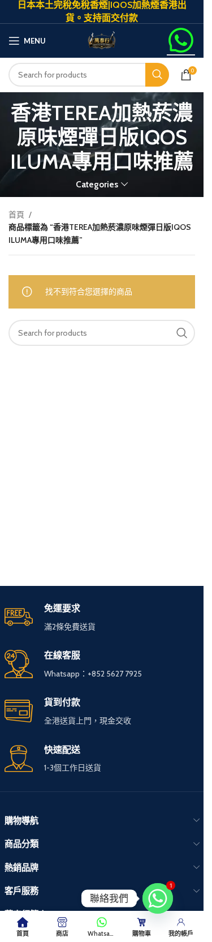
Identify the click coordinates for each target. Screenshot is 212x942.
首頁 (16, 214)
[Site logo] (102, 40)
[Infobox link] (102, 759)
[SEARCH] (157, 75)
